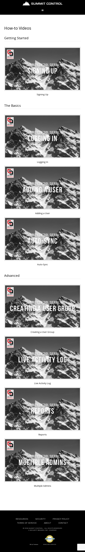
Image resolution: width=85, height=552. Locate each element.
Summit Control (42, 4)
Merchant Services (49, 544)
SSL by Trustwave (34, 544)
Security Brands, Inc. (39, 530)
